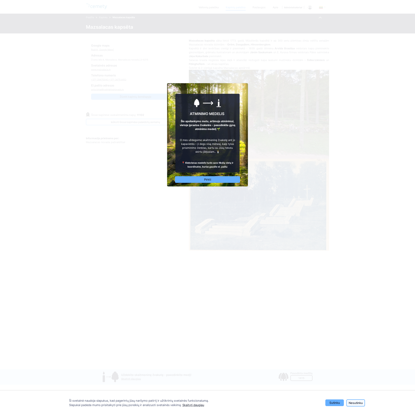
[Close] (243, 87)
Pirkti (207, 179)
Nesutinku (356, 403)
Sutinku (334, 402)
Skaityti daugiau (193, 405)
